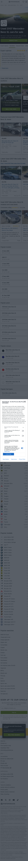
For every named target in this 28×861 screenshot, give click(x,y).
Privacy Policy (22, 459)
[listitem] (14, 427)
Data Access (14, 459)
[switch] (22, 431)
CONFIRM (8, 454)
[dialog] (14, 430)
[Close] (25, 402)
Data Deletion (6, 459)
